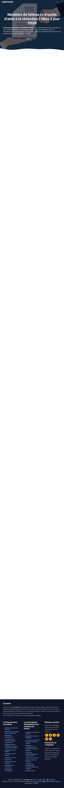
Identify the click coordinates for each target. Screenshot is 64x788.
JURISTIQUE (7, 2)
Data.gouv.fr (51, 779)
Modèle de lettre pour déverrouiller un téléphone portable (15, 339)
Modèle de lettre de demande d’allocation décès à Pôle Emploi (15, 655)
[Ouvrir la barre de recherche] (58, 2)
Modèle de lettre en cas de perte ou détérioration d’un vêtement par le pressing (16, 153)
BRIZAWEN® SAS (17, 779)
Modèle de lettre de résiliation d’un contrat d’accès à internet (16, 217)
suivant (15, 692)
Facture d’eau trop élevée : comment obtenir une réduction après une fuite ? (15, 402)
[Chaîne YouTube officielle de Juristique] (58, 735)
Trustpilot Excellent (50, 781)
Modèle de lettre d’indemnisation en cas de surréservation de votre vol (16, 85)
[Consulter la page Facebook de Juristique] (46, 735)
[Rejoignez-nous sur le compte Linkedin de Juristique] (46, 739)
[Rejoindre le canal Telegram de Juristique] (54, 735)
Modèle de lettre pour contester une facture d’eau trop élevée (15, 528)
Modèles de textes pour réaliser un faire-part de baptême (16, 464)
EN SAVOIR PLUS (10, 106)
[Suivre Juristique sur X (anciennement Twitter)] (50, 735)
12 (10, 692)
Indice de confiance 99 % (39, 779)
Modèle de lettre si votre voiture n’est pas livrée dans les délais (17, 278)
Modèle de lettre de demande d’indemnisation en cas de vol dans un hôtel (16, 592)
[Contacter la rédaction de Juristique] (50, 739)
